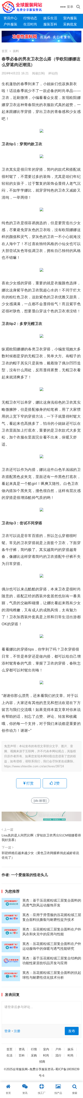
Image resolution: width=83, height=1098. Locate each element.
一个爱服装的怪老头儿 (29, 875)
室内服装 (70, 18)
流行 (58, 1055)
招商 (42, 1061)
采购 (34, 1055)
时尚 (46, 1055)
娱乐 (71, 1049)
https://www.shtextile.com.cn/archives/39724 (34, 766)
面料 (16, 51)
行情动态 (30, 18)
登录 (7, 1031)
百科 (22, 1055)
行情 (34, 1049)
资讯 (22, 1049)
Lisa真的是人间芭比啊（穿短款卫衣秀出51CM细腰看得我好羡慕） (41, 837)
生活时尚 (30, 24)
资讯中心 (10, 18)
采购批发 (70, 24)
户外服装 (10, 24)
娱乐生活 (50, 18)
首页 (5, 51)
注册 (17, 1031)
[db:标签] (40, 800)
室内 (46, 1049)
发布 (71, 1031)
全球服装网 (20, 1069)
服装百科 (50, 24)
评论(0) (53, 73)
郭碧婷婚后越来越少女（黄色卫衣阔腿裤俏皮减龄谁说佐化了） (40, 855)
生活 (9, 1055)
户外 (58, 1049)
